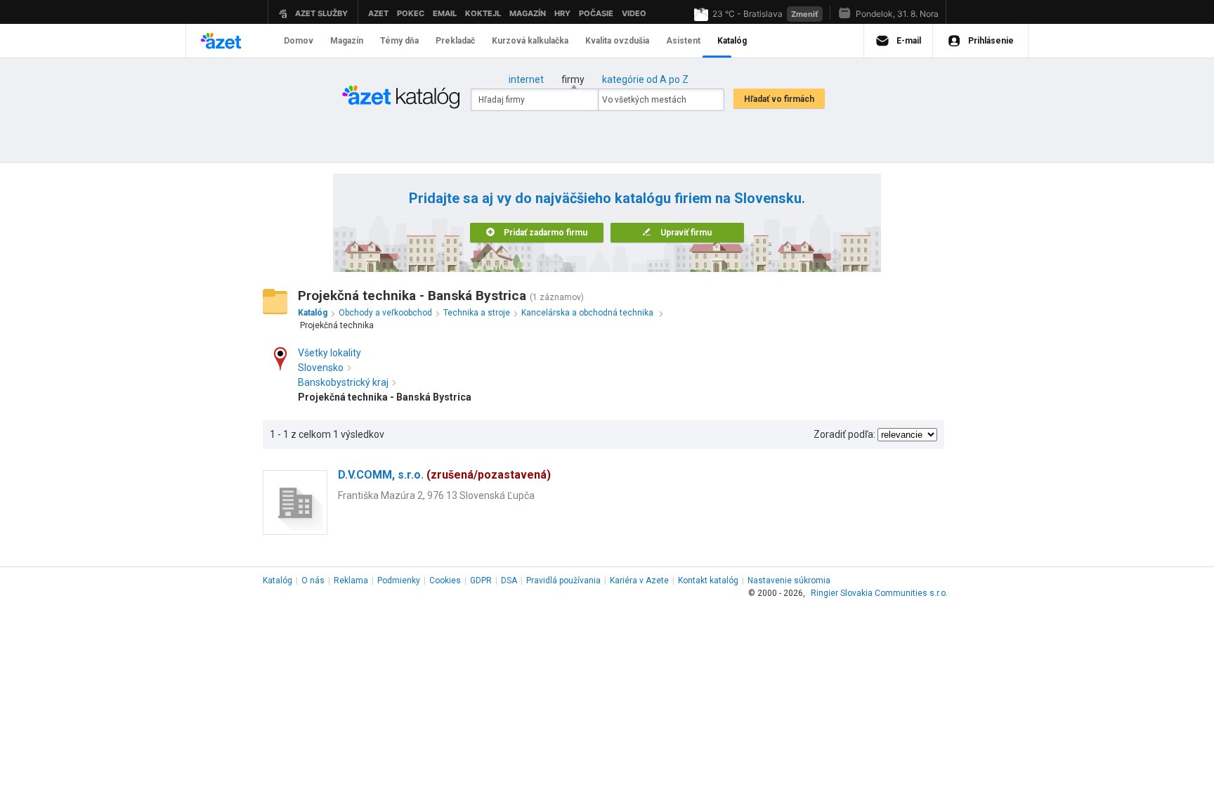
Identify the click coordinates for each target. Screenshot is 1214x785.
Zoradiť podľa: (844, 434)
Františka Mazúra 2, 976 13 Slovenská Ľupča (436, 495)
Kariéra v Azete (639, 580)
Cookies (445, 580)
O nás (313, 580)
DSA (509, 580)
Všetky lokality (329, 352)
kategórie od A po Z (645, 79)
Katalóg (277, 580)
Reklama (351, 580)
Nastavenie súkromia (789, 580)
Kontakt (708, 580)
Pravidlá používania (563, 580)
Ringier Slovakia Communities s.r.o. (879, 593)
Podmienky (398, 580)
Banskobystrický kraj (343, 382)
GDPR (481, 580)
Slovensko (321, 367)
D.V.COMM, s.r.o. (444, 474)
